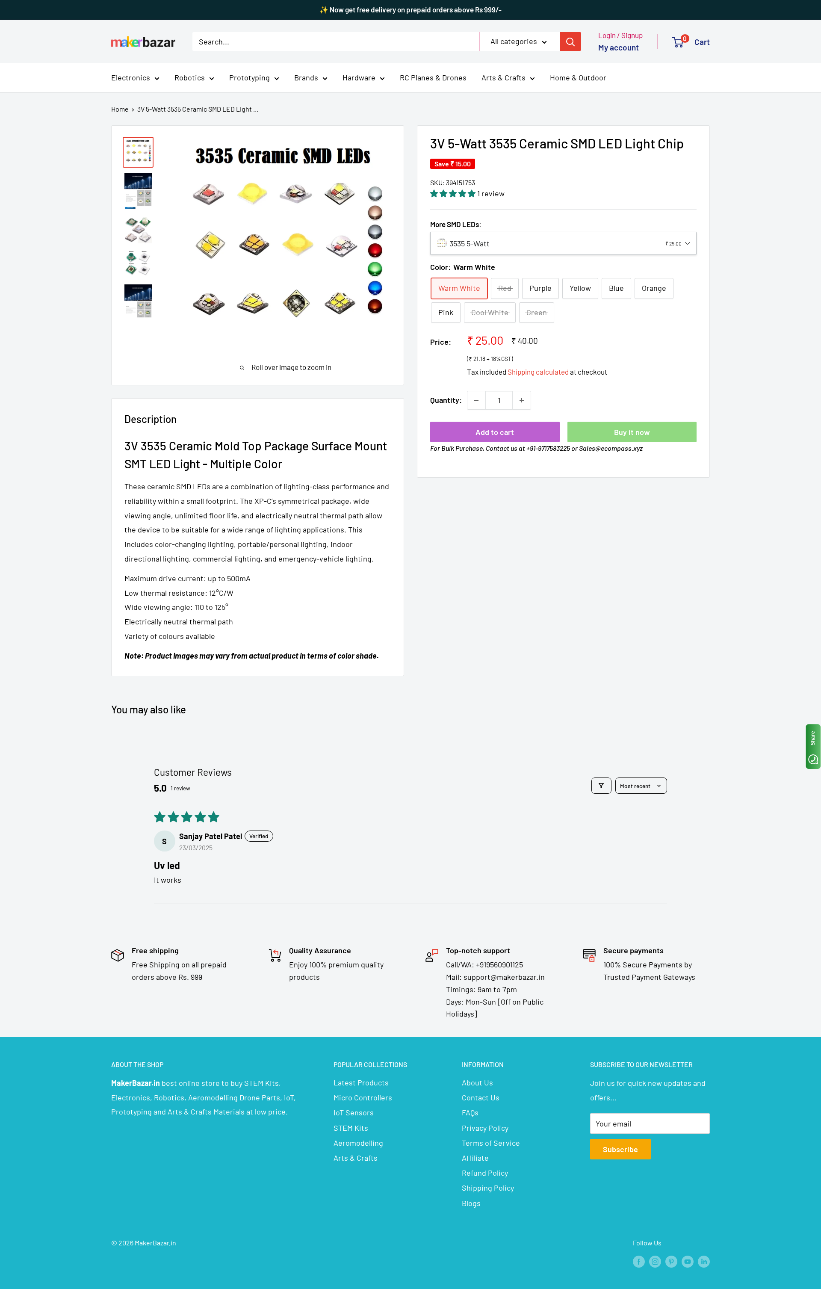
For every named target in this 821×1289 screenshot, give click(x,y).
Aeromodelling (358, 1142)
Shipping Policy (488, 1187)
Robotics (189, 77)
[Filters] (601, 786)
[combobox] (563, 243)
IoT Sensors (354, 1112)
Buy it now (632, 432)
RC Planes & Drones (433, 77)
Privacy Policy (485, 1127)
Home (120, 109)
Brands (306, 77)
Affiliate (475, 1157)
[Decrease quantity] (476, 400)
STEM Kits (351, 1127)
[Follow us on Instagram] (655, 1261)
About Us (477, 1082)
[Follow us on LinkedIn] (704, 1261)
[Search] (570, 41)
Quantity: (446, 400)
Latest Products (361, 1082)
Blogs (471, 1203)
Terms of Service (491, 1142)
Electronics (130, 77)
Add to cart (494, 432)
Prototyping (249, 77)
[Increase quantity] (522, 400)
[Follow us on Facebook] (639, 1261)
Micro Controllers (363, 1097)
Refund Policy (485, 1172)
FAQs (470, 1112)
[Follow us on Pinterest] (671, 1261)
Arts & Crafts (503, 77)
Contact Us (480, 1097)
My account (618, 47)
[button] (453, 193)
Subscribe (620, 1149)
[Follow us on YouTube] (688, 1261)
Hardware (359, 77)
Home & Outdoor (578, 77)
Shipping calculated (538, 371)
